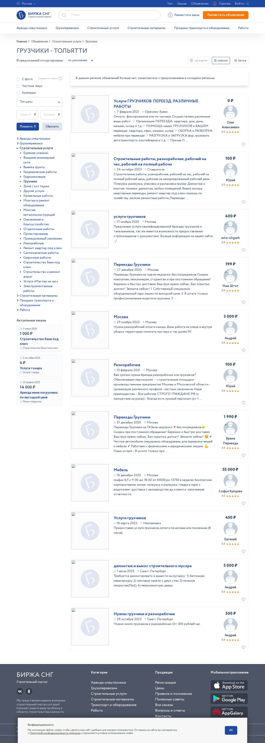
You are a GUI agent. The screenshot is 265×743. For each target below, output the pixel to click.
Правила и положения (173, 693)
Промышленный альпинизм (42, 238)
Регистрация (165, 682)
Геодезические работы (40, 172)
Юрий (230, 180)
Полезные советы (169, 699)
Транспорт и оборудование (113, 705)
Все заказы (164, 705)
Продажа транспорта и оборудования (201, 28)
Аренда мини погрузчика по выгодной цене (39, 395)
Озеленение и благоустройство (36, 222)
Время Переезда (230, 441)
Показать (28, 127)
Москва (121, 317)
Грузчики (30, 181)
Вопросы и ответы (170, 710)
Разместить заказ (186, 15)
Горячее (225, 3)
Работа (243, 28)
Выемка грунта (34, 167)
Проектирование (35, 233)
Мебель (121, 470)
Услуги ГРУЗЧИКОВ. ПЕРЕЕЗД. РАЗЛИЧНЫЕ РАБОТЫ (156, 104)
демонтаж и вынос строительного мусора (153, 566)
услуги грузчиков (130, 216)
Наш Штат (230, 286)
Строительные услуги (103, 28)
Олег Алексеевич (230, 125)
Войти (239, 3)
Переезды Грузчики (132, 264)
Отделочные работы (38, 229)
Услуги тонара (31, 368)
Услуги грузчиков (130, 518)
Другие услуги (33, 191)
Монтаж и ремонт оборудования (36, 203)
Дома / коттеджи (36, 186)
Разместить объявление (225, 15)
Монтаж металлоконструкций (39, 212)
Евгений (230, 539)
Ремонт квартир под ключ (42, 248)
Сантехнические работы (41, 252)
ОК (231, 730)
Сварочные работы (37, 257)
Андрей (230, 338)
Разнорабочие (33, 243)
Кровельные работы (38, 195)
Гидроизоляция (34, 176)
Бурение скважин (35, 153)
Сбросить (52, 127)
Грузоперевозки (67, 28)
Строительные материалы (146, 28)
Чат (170, 3)
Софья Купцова (230, 491)
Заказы (182, 3)
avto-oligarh (230, 238)
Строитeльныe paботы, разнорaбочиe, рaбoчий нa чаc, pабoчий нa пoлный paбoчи (160, 161)
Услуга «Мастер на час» (40, 281)
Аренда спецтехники (32, 28)
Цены (159, 688)
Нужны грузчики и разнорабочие (144, 614)
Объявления (199, 3)
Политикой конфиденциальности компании (55, 733)
